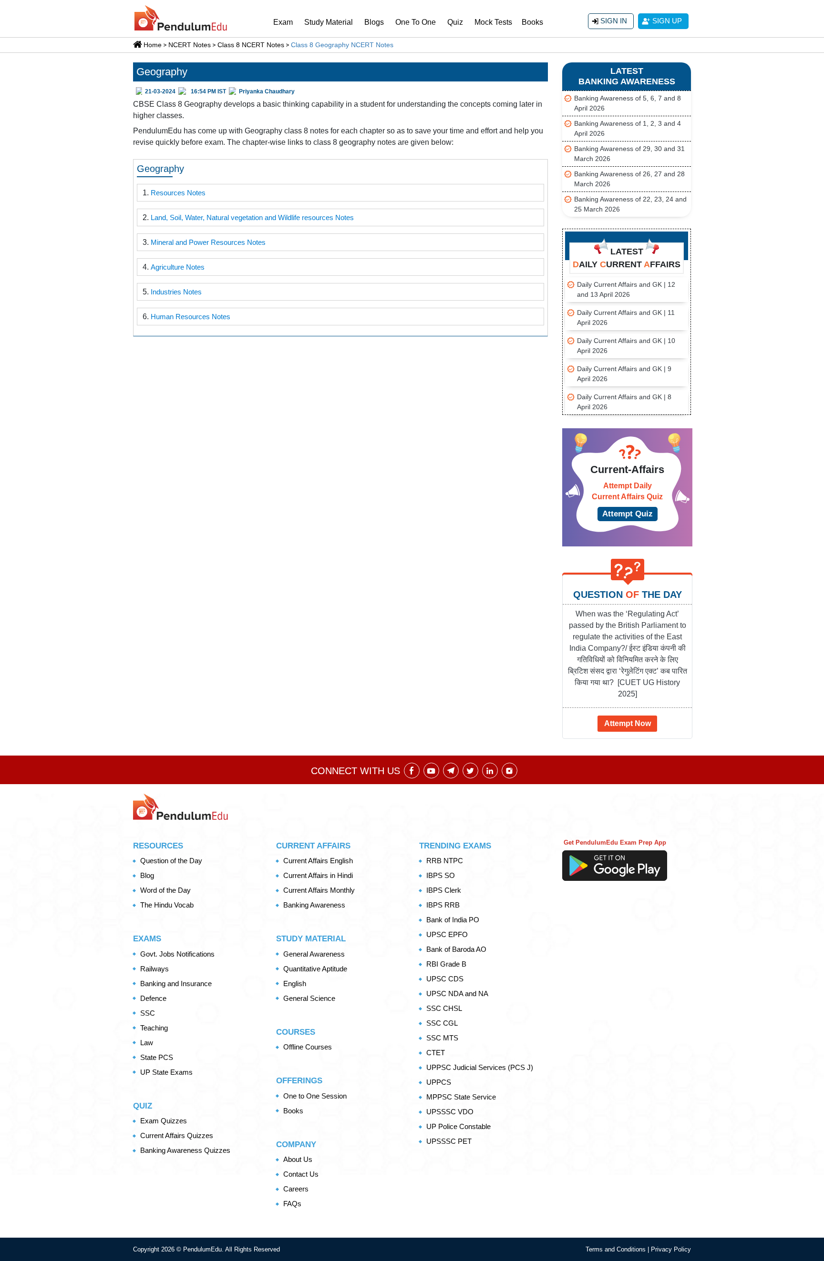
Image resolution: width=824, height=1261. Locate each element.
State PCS (156, 1057)
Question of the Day (171, 861)
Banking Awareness (314, 905)
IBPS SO (440, 875)
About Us (297, 1159)
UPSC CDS (445, 979)
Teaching (154, 1028)
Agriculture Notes (178, 267)
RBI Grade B (446, 964)
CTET (435, 1053)
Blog (147, 875)
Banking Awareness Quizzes (185, 1150)
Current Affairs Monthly (319, 890)
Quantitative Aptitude (315, 969)
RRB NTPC (444, 861)
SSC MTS (442, 1038)
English (294, 983)
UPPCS (438, 1082)
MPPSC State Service (461, 1097)
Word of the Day (165, 890)
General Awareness (314, 954)
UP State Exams (166, 1072)
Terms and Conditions (617, 1249)
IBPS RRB (443, 905)
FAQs (292, 1204)
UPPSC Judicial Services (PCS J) (479, 1067)
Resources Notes (178, 193)
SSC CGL (442, 1023)
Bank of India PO (452, 920)
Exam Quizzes (163, 1121)
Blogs (374, 22)
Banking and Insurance (176, 983)
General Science (309, 998)
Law (146, 1043)
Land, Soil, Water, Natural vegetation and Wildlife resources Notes (252, 217)
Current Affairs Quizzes (176, 1135)
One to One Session (315, 1096)
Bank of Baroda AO (456, 949)
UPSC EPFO (447, 934)
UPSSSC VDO (450, 1112)
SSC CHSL (444, 1008)
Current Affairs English (318, 861)
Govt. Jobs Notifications (177, 954)
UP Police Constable (458, 1126)
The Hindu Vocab (167, 905)
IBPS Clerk (443, 890)
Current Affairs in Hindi (318, 875)
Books (532, 22)
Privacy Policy (671, 1249)
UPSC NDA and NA (457, 993)
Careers (296, 1189)
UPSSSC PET (449, 1141)
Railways (154, 969)
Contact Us (301, 1174)
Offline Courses (307, 1047)
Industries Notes (176, 292)
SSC (147, 1013)
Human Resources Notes (190, 317)
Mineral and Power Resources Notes (208, 242)
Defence (153, 998)
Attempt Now (627, 723)
